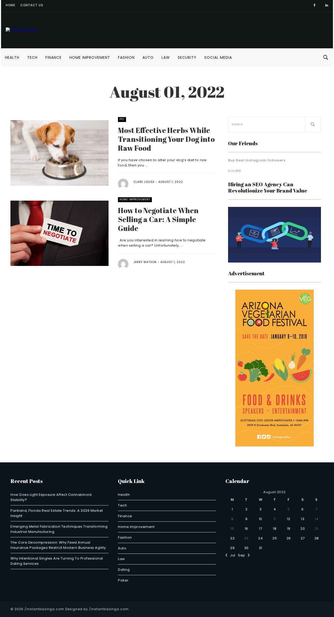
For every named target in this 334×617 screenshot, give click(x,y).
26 (289, 538)
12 (288, 518)
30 (246, 547)
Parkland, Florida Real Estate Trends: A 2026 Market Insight (56, 513)
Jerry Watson (145, 262)
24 (260, 538)
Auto (148, 57)
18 (274, 528)
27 (303, 538)
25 (274, 538)
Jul (231, 555)
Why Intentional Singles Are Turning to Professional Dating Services (56, 561)
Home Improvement (89, 57)
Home (10, 5)
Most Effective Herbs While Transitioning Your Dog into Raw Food (166, 139)
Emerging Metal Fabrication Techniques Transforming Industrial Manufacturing (59, 529)
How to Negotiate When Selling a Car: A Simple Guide (158, 219)
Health (12, 57)
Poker (123, 580)
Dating (124, 569)
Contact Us (31, 5)
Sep (243, 555)
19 (288, 528)
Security (187, 57)
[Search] (313, 124)
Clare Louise (144, 182)
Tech (32, 57)
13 (302, 518)
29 (232, 547)
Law (166, 57)
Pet (122, 119)
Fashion (126, 57)
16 (246, 528)
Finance (53, 57)
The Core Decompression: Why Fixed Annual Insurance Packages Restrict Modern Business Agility (58, 545)
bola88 (234, 170)
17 (260, 528)
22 (232, 538)
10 (260, 518)
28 (316, 538)
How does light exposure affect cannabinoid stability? (51, 497)
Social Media (218, 57)
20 (302, 528)
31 (260, 547)
